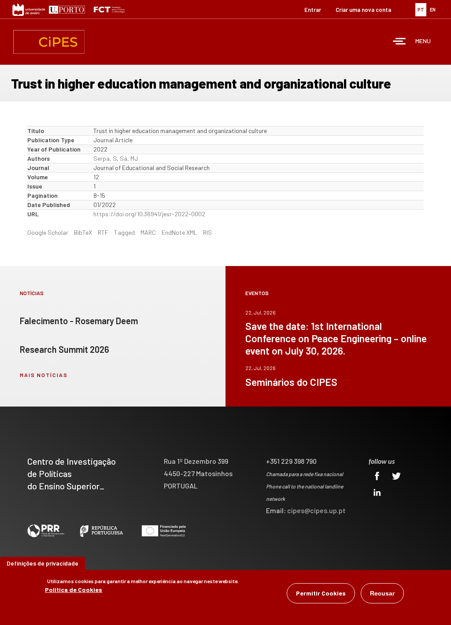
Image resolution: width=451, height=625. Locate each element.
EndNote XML (179, 232)
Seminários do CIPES (291, 382)
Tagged (124, 232)
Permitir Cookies (321, 593)
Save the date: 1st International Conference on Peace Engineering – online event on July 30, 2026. (336, 338)
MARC (148, 232)
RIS (207, 232)
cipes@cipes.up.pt (316, 510)
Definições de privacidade (42, 563)
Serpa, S (105, 158)
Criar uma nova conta (363, 9)
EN (433, 9)
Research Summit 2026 (64, 349)
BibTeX (83, 232)
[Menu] (399, 42)
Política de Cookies (73, 589)
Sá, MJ (129, 158)
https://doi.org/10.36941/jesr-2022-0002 (149, 214)
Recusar (382, 593)
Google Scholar (47, 232)
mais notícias (44, 375)
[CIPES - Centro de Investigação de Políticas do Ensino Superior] (49, 42)
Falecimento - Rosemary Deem (79, 320)
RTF (103, 232)
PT (421, 9)
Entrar (312, 9)
